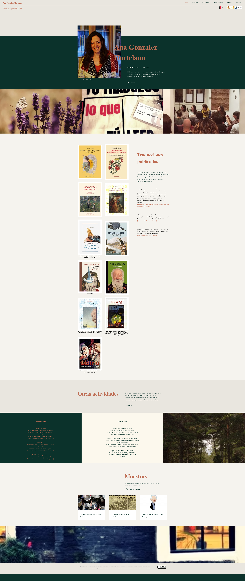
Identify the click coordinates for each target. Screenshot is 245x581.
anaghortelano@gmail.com (11, 10)
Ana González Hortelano (12, 3)
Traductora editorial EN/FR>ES (12, 8)
